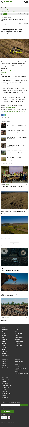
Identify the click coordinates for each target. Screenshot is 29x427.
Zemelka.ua (4, 391)
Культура (4, 347)
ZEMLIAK (17, 364)
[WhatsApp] (5, 115)
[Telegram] (4, 115)
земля (2, 117)
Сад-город (4, 335)
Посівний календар (19, 345)
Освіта (3, 345)
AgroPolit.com (5, 383)
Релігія (3, 349)
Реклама (17, 359)
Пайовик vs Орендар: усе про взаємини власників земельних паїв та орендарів (13, 10)
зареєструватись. (10, 107)
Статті (17, 327)
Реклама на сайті (19, 361)
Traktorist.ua (4, 389)
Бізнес (9, 13)
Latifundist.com (5, 379)
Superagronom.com (6, 385)
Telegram (16, 111)
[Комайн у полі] (14, 48)
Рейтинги (17, 343)
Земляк (6, 111)
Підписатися (23, 405)
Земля (4, 13)
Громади (4, 365)
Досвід (3, 341)
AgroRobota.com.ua (6, 393)
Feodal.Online (5, 397)
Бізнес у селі (4, 339)
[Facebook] (2, 115)
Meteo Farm (4, 395)
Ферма (13, 13)
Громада (26, 13)
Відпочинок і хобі (19, 341)
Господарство (5, 329)
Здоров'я (4, 343)
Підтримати (7, 411)
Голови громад (5, 367)
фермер (7, 117)
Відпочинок (4, 351)
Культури (4, 361)
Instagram (23, 111)
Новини (7, 184)
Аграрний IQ (5, 377)
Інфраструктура (5, 355)
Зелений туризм (19, 337)
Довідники (5, 359)
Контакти (17, 371)
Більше (14, 243)
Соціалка (4, 353)
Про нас (17, 366)
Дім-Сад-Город (19, 13)
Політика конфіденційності (21, 373)
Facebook (11, 111)
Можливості (4, 363)
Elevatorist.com (5, 387)
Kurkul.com (4, 381)
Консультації (18, 339)
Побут (3, 337)
